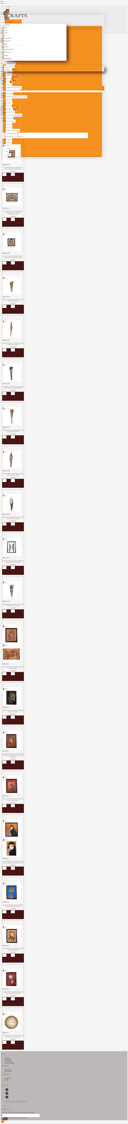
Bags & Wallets (7, 58)
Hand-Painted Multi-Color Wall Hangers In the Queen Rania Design (13, 518)
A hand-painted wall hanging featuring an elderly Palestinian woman (13, 905)
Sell (8, 6)
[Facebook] (6, 1089)
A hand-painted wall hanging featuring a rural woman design (13, 799)
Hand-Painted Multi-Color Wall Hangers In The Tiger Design (13, 300)
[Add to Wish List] (4, 179)
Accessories (6, 24)
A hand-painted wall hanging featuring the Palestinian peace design (13, 992)
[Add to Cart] (8, 175)
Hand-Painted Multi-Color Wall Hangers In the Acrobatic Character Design (13, 387)
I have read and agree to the (15, 1117)
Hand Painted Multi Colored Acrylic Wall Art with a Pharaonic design (13, 168)
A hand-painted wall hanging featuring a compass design (13, 667)
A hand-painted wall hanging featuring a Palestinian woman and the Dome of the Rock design (13, 755)
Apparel (6, 55)
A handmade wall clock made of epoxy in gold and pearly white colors (13, 1036)
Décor (5, 44)
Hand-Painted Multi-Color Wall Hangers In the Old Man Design (13, 343)
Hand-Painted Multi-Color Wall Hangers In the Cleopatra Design (13, 430)
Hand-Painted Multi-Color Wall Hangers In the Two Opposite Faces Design (13, 561)
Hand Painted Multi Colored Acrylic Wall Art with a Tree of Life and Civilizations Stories (13, 212)
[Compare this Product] (9, 179)
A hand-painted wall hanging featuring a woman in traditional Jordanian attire (13, 862)
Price (2, 57)
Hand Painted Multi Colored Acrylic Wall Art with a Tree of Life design (13, 256)
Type (2, 101)
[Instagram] (6, 1093)
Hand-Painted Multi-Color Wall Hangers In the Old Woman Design (13, 474)
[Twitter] (6, 1097)
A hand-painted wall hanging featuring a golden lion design (13, 711)
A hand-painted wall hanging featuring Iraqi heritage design (13, 949)
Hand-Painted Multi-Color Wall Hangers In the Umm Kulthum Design (13, 605)
